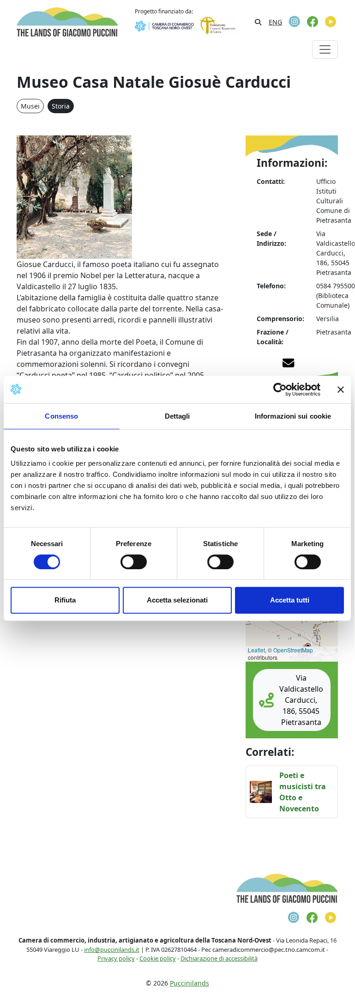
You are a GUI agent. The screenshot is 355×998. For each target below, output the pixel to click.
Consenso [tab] (61, 416)
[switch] (133, 561)
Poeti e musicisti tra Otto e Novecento (302, 792)
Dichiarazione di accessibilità (219, 958)
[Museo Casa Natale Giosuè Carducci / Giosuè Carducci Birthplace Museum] (74, 196)
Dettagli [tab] (177, 416)
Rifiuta (65, 600)
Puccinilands (189, 983)
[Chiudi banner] (340, 389)
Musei (30, 106)
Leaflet (256, 650)
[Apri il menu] (325, 49)
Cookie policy (157, 958)
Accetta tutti (289, 600)
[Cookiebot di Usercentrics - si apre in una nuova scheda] (280, 389)
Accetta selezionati (177, 600)
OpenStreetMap (293, 650)
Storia (61, 106)
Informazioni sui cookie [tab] (293, 416)
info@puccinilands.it (111, 949)
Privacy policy (116, 958)
